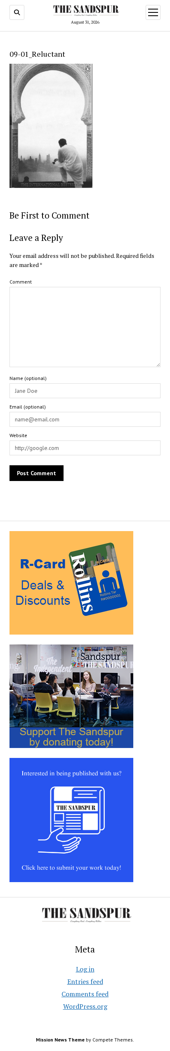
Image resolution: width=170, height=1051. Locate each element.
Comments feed (85, 993)
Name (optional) (28, 378)
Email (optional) (27, 407)
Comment (20, 282)
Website (18, 435)
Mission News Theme (60, 1040)
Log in (85, 969)
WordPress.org (85, 1006)
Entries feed (85, 981)
